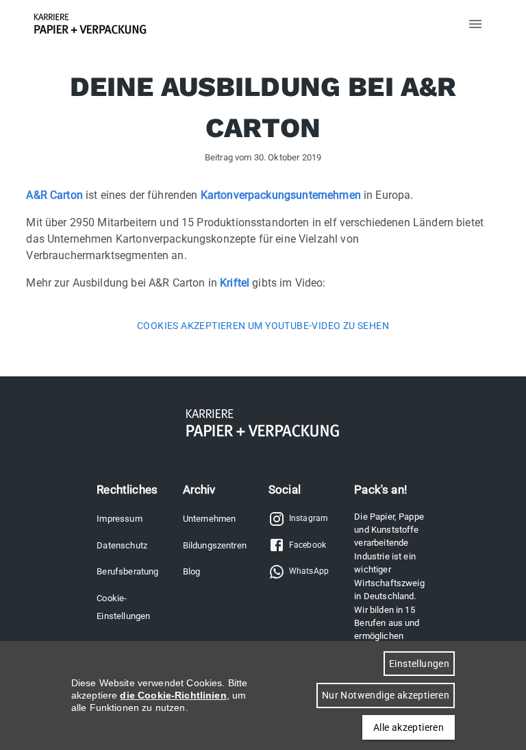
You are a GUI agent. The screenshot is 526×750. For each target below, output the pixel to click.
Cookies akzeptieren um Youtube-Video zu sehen (263, 325)
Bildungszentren (215, 545)
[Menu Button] (475, 24)
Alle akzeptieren (408, 727)
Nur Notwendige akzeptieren (385, 695)
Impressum (119, 518)
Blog (192, 571)
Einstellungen (419, 663)
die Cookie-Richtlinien (173, 695)
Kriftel (234, 282)
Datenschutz (122, 545)
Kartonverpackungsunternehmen (281, 195)
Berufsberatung (127, 571)
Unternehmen (209, 518)
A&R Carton (54, 195)
